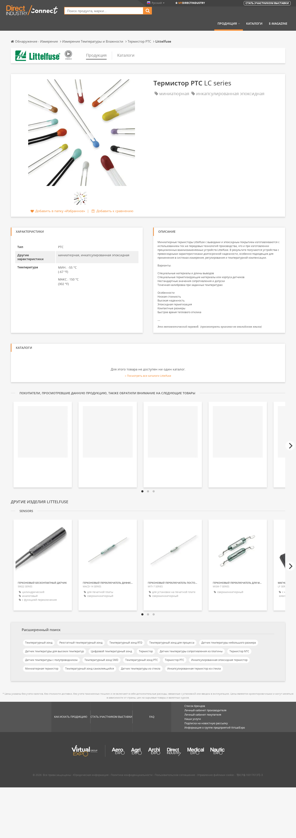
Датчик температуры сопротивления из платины (191, 651)
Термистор (146, 651)
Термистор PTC (174, 660)
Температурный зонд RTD (125, 642)
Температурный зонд (38, 642)
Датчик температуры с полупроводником (51, 660)
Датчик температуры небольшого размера (228, 642)
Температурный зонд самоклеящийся (89, 668)
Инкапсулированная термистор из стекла (194, 668)
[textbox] (103, 10)
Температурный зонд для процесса (171, 642)
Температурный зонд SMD (101, 660)
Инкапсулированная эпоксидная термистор (219, 660)
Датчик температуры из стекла (140, 668)
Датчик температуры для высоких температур (54, 651)
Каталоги (254, 24)
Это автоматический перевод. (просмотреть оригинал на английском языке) (210, 326)
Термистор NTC (239, 651)
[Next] (290, 445)
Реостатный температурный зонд (80, 642)
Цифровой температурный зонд (111, 651)
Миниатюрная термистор (41, 668)
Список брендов (194, 706)
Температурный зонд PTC (141, 660)
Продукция (227, 24)
